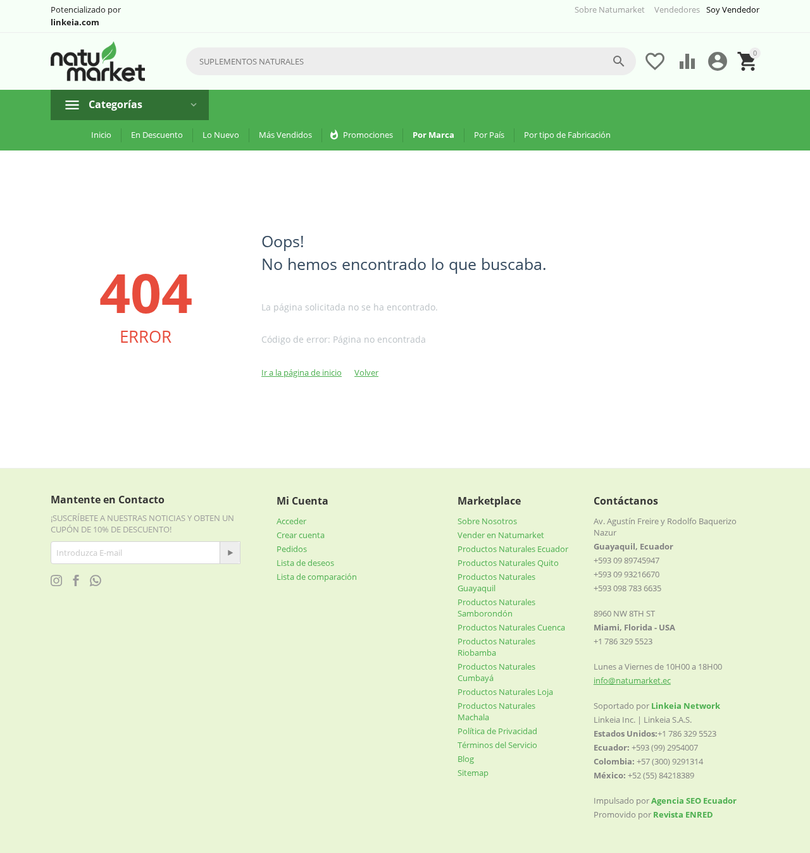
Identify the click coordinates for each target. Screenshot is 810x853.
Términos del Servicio (497, 745)
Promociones (368, 134)
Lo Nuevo (220, 134)
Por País (489, 134)
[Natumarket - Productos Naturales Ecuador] (98, 61)
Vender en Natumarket (501, 535)
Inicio (101, 134)
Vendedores (677, 9)
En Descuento (157, 134)
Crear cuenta (301, 535)
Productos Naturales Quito (508, 562)
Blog (466, 758)
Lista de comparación (317, 576)
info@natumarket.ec (632, 680)
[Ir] (230, 552)
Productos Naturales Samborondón (496, 607)
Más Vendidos (285, 134)
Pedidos (292, 549)
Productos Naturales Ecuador (513, 549)
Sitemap (473, 772)
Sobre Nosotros (487, 521)
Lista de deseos (305, 562)
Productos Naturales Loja (505, 691)
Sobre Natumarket (610, 9)
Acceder (291, 521)
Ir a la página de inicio (301, 372)
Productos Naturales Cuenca (511, 627)
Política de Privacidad (497, 731)
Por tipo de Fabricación (567, 134)
